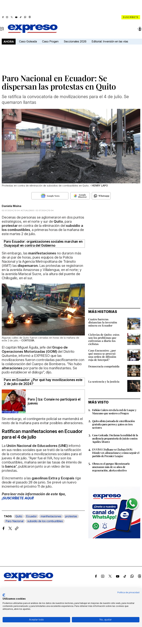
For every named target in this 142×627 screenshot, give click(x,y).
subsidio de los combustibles (45, 521)
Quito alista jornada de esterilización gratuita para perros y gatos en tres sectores (113, 424)
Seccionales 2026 (75, 41)
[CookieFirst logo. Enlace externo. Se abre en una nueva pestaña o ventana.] (4, 595)
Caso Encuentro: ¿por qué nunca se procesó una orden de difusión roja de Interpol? (102, 355)
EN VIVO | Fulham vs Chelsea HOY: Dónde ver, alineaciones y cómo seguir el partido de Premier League (115, 453)
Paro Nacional (14, 521)
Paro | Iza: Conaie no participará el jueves (54, 401)
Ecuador (31, 516)
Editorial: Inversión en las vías (110, 41)
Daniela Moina (11, 206)
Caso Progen (50, 41)
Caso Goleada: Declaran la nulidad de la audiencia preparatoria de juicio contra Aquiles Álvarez (115, 438)
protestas (71, 516)
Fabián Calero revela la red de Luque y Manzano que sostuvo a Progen (114, 411)
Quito (18, 516)
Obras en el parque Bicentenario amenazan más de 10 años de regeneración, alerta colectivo (111, 467)
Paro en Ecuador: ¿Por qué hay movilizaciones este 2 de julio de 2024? (43, 382)
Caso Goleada (28, 41)
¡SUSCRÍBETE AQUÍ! (18, 498)
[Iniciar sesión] (140, 29)
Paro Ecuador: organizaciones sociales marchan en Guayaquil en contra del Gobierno (43, 244)
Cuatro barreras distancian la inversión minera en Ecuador (102, 322)
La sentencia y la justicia (103, 381)
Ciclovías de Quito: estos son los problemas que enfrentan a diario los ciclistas (103, 339)
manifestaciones (51, 516)
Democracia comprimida (103, 366)
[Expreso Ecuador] (28, 580)
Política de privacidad (128, 592)
